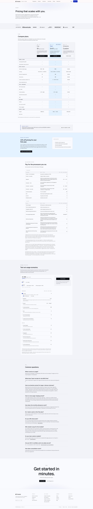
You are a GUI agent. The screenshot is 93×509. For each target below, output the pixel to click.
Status (69, 497)
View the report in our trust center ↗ (47, 444)
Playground (34, 1)
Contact (57, 498)
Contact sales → (33, 439)
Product (39, 1)
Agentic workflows (47, 498)
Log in (71, 1)
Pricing (54, 1)
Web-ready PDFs (46, 501)
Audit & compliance (47, 500)
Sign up (75, 1)
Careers (57, 497)
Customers (49, 1)
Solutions (44, 1)
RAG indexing (46, 497)
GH (16, 500)
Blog (57, 500)
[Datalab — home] (18, 1)
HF (21, 500)
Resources (58, 1)
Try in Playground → (50, 481)
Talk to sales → (40, 423)
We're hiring (24, 1)
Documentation (34, 500)
